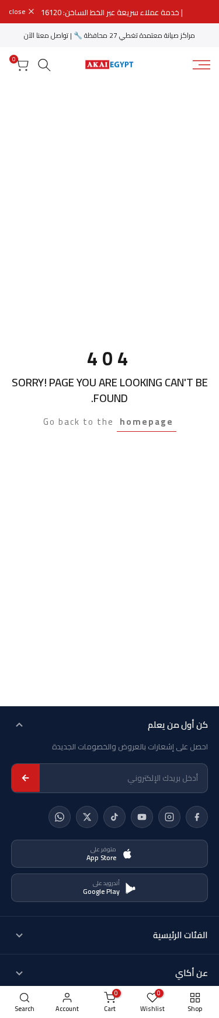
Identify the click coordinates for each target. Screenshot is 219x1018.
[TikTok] (114, 817)
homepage (146, 421)
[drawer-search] (44, 65)
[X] (87, 817)
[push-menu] (201, 64)
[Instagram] (169, 817)
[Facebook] (197, 817)
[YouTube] (142, 817)
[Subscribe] (26, 778)
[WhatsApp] (59, 817)
